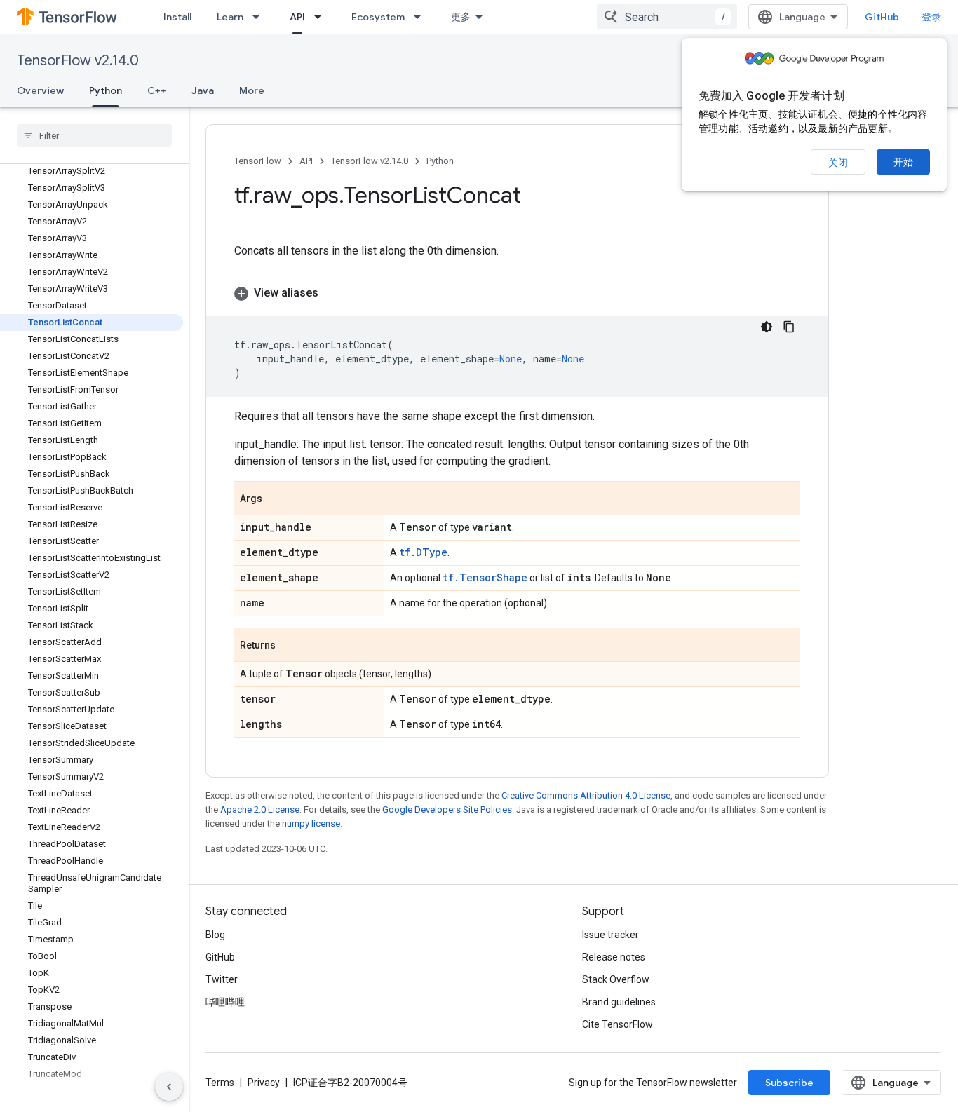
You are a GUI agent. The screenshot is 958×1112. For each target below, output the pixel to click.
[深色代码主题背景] (766, 327)
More (251, 90)
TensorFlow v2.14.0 (78, 60)
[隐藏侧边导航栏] (169, 1087)
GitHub (882, 17)
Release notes (613, 957)
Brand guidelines (619, 1002)
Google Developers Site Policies (447, 809)
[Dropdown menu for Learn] (260, 17)
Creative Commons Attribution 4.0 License (585, 795)
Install (177, 17)
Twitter (221, 979)
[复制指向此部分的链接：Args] (276, 499)
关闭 (838, 162)
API (297, 17)
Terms (219, 1082)
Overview (40, 90)
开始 (903, 162)
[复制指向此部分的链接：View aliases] (332, 293)
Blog (215, 934)
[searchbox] (94, 135)
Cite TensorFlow (617, 1024)
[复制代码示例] (789, 327)
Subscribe (789, 1082)
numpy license (311, 823)
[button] (517, 293)
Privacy (264, 1082)
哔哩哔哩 (225, 1002)
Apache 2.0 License (259, 809)
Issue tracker (610, 934)
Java (202, 90)
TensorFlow (257, 161)
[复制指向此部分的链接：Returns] (290, 645)
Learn (230, 17)
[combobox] (667, 16)
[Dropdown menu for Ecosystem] (421, 17)
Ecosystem (378, 17)
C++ (156, 90)
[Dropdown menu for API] (322, 17)
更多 (461, 17)
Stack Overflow (615, 979)
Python (105, 90)
